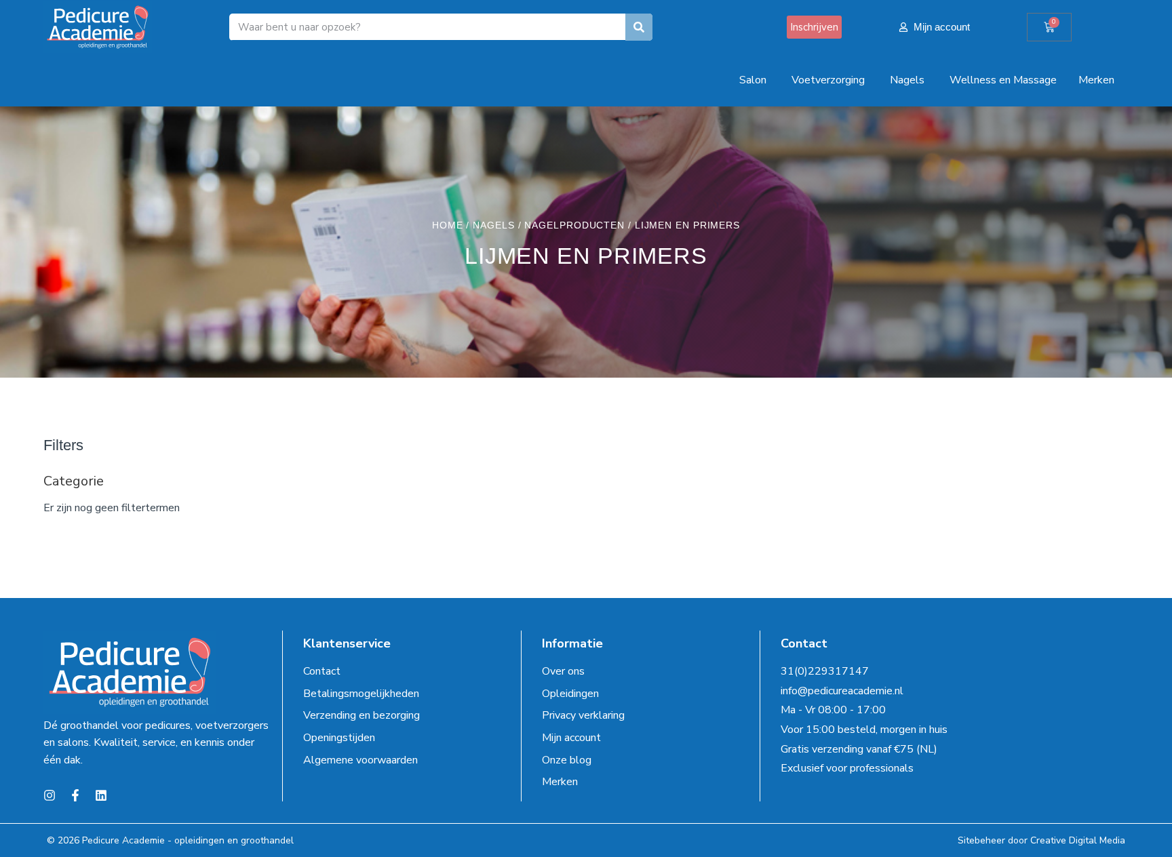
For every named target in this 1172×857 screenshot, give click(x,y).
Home (447, 225)
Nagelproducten (574, 225)
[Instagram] (49, 795)
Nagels (493, 225)
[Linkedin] (101, 795)
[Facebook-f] (75, 795)
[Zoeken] (638, 27)
